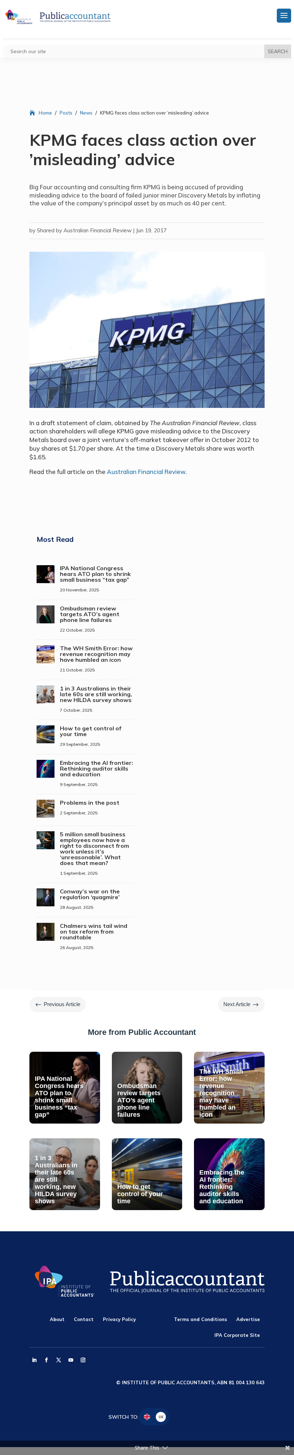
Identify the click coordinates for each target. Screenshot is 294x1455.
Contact (84, 1319)
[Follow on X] (58, 1360)
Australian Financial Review (146, 471)
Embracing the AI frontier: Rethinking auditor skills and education (96, 768)
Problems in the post (89, 802)
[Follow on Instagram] (82, 1360)
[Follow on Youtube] (70, 1360)
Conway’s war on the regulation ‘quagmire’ (90, 894)
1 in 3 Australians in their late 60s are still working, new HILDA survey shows (96, 694)
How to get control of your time (90, 731)
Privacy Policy (119, 1319)
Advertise (248, 1319)
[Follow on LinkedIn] (34, 1360)
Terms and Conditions (200, 1319)
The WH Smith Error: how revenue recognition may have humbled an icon (96, 654)
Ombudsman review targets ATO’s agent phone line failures (89, 614)
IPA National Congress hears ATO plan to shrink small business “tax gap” (95, 573)
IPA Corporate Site (237, 1335)
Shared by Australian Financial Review (84, 230)
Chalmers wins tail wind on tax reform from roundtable (93, 931)
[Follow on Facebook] (46, 1360)
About (57, 1319)
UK (160, 1416)
